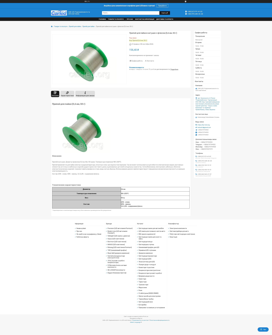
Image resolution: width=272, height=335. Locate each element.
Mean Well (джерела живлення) (118, 253)
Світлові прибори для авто (179, 231)
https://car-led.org (204, 125)
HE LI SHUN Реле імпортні (116, 270)
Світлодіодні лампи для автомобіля (151, 228)
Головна (102, 19)
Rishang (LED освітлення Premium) (120, 247)
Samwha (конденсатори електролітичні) (116, 257)
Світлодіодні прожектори (148, 256)
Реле (140, 290)
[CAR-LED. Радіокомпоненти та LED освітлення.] (59, 13)
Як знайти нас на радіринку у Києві (88, 234)
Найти (164, 13)
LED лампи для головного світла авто (152, 231)
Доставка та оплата (164, 19)
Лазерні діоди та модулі (147, 265)
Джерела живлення (146, 253)
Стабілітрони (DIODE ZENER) (148, 293)
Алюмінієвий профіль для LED (149, 247)
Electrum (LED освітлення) (117, 242)
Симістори (142, 279)
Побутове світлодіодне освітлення (182, 234)
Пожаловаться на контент (140, 320)
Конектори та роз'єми (146, 267)
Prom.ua (145, 316)
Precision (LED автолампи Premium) (120, 228)
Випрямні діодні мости (146, 276)
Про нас (130, 19)
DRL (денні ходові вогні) (147, 234)
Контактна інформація (144, 19)
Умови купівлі (81, 228)
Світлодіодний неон (146, 302)
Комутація (173, 237)
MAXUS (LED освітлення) (116, 244)
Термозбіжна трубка (146, 299)
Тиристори (143, 282)
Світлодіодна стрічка (146, 244)
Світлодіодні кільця (145, 242)
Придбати (162, 6)
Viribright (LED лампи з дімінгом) (119, 236)
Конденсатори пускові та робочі (150, 273)
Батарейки (142, 305)
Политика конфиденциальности (159, 320)
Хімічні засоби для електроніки (150, 296)
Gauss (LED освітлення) (116, 239)
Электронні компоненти (178, 228)
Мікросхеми (143, 287)
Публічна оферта (82, 237)
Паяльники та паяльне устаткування (152, 308)
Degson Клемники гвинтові (117, 273)
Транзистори (143, 285)
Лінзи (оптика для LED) (147, 262)
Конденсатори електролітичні (149, 270)
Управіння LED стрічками (147, 250)
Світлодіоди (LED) (145, 259)
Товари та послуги (116, 19)
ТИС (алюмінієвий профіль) (117, 250)
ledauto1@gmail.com (204, 127)
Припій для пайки (75, 26)
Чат (264, 329)
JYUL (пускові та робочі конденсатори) (116, 261)
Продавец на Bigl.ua (136, 318)
